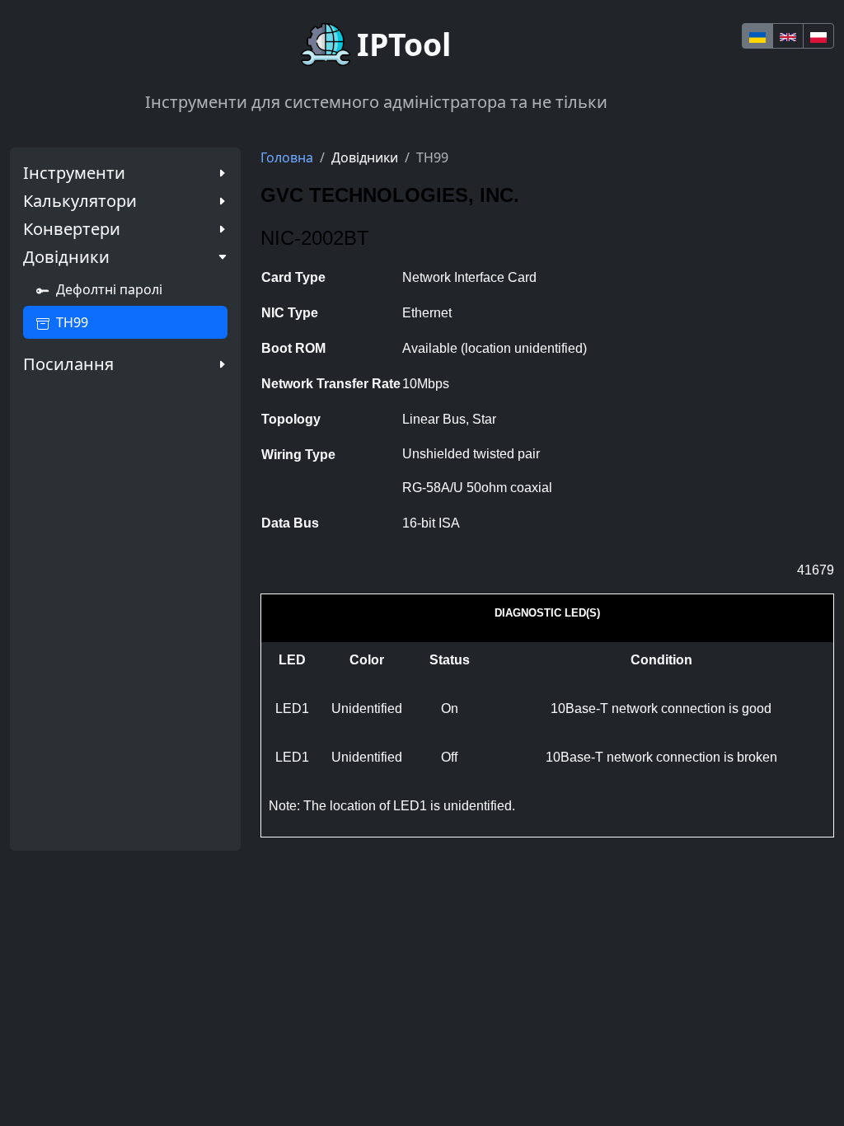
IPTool (404, 44)
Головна (286, 157)
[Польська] (818, 36)
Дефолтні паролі (109, 289)
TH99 (72, 322)
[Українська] (757, 36)
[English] (788, 36)
